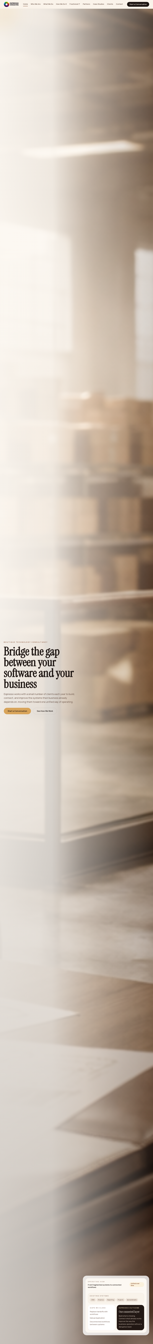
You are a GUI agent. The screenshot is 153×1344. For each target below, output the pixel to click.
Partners (86, 4)
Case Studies (98, 4)
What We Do (48, 4)
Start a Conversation (138, 4)
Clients (110, 4)
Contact (119, 4)
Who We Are (36, 4)
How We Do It (61, 4)
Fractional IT (75, 4)
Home (25, 4)
